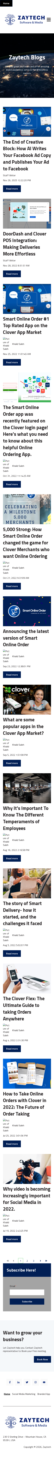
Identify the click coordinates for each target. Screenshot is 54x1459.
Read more (12, 188)
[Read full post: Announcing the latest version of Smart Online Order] (27, 611)
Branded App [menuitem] (43, 1394)
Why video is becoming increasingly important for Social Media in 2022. (26, 1198)
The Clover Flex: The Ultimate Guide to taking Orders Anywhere (24, 1008)
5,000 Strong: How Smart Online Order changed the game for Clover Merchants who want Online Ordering (26, 543)
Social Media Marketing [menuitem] (23, 1394)
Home (6, 3)
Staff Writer (9, 175)
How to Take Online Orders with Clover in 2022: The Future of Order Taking (24, 1103)
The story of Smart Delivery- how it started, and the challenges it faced (22, 913)
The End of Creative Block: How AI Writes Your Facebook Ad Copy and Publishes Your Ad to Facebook (27, 155)
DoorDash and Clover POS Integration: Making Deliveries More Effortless (24, 243)
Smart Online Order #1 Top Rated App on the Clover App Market (26, 325)
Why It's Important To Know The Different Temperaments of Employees (25, 818)
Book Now (42, 1359)
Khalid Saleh (18, 344)
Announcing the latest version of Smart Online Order (26, 638)
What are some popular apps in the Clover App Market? (23, 726)
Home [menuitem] (7, 1394)
